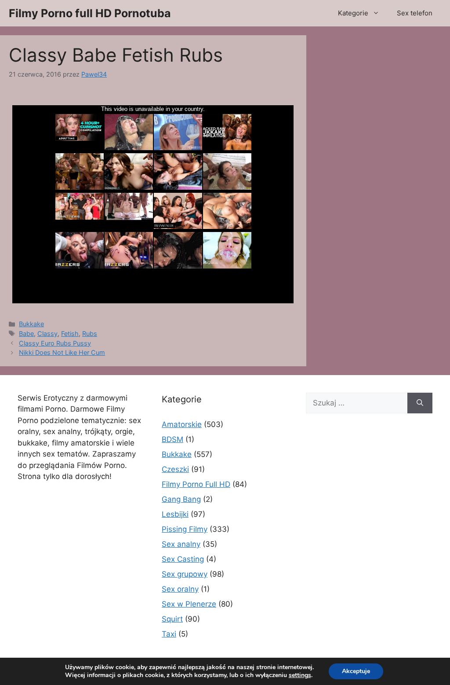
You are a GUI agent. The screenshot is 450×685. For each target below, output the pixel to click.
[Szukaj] (419, 403)
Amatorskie (182, 424)
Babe (26, 333)
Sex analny (181, 544)
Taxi (169, 634)
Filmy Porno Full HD (196, 484)
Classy (47, 333)
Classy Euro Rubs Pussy (55, 343)
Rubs (89, 333)
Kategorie (353, 13)
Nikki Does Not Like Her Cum (62, 352)
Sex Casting (183, 559)
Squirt (172, 619)
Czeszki (175, 469)
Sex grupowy (184, 574)
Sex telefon (414, 13)
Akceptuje (356, 671)
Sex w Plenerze (189, 604)
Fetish (70, 333)
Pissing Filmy (184, 529)
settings (300, 675)
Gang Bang (181, 499)
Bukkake (31, 324)
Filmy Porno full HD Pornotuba (90, 13)
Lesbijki (175, 514)
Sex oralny (180, 589)
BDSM (172, 439)
